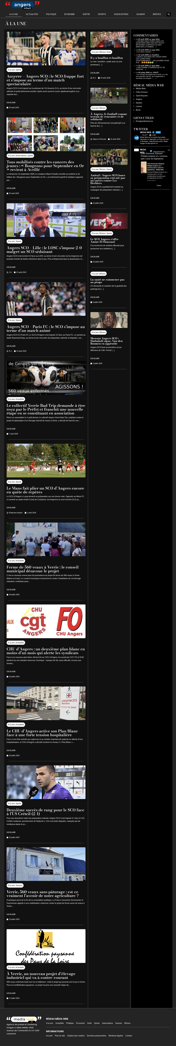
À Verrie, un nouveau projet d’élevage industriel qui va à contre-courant (41, 975)
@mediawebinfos (159, 152)
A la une (13, 14)
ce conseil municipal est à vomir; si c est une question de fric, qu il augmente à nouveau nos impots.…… (152, 76)
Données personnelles (96, 1036)
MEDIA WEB (143, 151)
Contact (128, 1036)
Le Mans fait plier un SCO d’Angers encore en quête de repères (45, 490)
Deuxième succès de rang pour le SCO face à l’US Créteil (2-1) (45, 812)
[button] (169, 14)
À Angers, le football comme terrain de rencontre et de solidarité (108, 116)
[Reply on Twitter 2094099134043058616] (142, 186)
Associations (121, 14)
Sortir (86, 14)
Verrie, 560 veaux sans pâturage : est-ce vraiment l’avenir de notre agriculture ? (43, 894)
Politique (51, 14)
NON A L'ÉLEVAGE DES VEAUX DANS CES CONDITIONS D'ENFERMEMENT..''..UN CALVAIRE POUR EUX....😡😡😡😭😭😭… (152, 59)
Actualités (32, 14)
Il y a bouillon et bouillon (106, 58)
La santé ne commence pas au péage (107, 281)
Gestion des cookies (76, 1036)
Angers (139, 99)
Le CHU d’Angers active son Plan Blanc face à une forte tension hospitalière (42, 733)
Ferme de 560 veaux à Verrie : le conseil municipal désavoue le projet (43, 569)
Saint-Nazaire (142, 96)
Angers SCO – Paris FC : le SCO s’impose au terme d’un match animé (46, 328)
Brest (138, 110)
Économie (69, 14)
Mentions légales (116, 1036)
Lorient (139, 106)
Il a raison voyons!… (145, 52)
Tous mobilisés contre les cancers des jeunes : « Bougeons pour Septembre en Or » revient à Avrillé (45, 165)
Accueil (49, 1036)
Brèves (157, 14)
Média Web (141, 88)
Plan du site (60, 1036)
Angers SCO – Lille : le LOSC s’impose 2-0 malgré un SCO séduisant (44, 249)
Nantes (139, 103)
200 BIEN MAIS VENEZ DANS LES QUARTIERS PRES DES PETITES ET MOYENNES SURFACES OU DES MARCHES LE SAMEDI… (150, 44)
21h (169, 150)
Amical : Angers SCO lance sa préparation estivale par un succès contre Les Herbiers (107, 179)
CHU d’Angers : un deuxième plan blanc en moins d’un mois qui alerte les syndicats (46, 651)
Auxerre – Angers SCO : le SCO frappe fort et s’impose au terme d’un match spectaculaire (45, 80)
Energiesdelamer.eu (144, 121)
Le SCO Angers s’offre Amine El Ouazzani (104, 240)
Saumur (140, 14)
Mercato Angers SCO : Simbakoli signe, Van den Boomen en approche (106, 341)
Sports (102, 14)
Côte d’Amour (142, 92)
